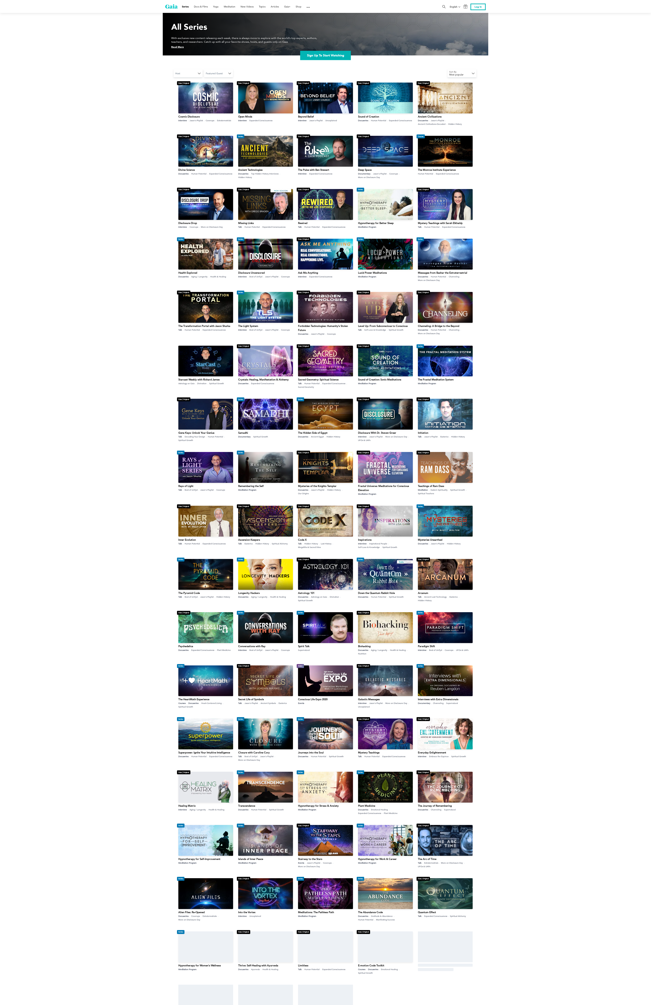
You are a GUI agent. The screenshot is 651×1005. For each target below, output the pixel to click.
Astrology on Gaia (186, 383)
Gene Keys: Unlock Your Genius (196, 432)
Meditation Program (367, 226)
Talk (240, 226)
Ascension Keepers (249, 539)
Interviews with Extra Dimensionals (438, 699)
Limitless (303, 965)
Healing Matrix (187, 805)
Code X (302, 539)
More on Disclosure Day (369, 177)
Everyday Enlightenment (432, 752)
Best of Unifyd (255, 276)
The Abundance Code (370, 912)
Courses (182, 703)
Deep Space (365, 169)
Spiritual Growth (396, 329)
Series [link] (185, 6)
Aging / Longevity (199, 276)
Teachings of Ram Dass (431, 486)
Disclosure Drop (187, 223)
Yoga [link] (215, 6)
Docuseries (363, 120)
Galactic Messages (369, 699)
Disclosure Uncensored (251, 272)
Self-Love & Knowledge (375, 329)
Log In (478, 6)
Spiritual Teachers (426, 493)
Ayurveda (255, 969)
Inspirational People (378, 543)
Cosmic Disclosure (189, 116)
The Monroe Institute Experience (437, 169)
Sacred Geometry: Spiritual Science (318, 379)
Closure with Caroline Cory (254, 752)
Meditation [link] (229, 6)
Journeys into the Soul (311, 752)
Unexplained (331, 120)
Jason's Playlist (196, 120)
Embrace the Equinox (439, 756)
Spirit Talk (304, 646)
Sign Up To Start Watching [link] (325, 55)
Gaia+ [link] (287, 6)
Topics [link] (262, 6)
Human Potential (378, 120)
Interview (182, 120)
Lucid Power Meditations (372, 272)
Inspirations (365, 539)
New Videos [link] (247, 6)
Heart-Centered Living (211, 703)
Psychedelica (185, 646)
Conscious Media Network (433, 965)
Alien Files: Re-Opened (191, 912)
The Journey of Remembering (435, 805)
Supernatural (304, 650)
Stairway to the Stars (310, 859)
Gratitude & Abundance (382, 916)
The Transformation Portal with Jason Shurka (204, 326)
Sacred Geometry (306, 387)
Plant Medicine (224, 650)
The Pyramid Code (189, 593)
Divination (201, 383)
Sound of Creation (368, 116)
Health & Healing (218, 276)
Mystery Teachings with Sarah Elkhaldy (440, 223)
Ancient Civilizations (430, 116)
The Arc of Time (427, 859)
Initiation (423, 432)
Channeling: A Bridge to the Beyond (438, 326)
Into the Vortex (246, 912)
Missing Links (246, 223)
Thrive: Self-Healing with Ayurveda (258, 965)
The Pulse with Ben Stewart (313, 169)
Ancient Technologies (250, 169)
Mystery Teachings (369, 752)
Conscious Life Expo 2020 (313, 699)
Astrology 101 (306, 593)
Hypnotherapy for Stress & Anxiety (318, 805)
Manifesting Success (385, 919)
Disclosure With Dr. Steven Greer (377, 432)
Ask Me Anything (308, 272)
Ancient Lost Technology (435, 596)
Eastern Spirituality (439, 489)
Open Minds (245, 116)
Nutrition (362, 653)
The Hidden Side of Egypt (313, 432)
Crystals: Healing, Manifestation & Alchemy (263, 379)
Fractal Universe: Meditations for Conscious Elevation (383, 488)
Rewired (302, 223)
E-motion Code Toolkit (371, 965)
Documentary (364, 173)
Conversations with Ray (251, 646)
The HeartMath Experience (193, 699)
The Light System (248, 326)
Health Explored (187, 272)
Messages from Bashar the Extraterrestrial (442, 272)
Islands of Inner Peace (250, 859)
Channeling (454, 276)
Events (301, 703)
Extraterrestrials (224, 120)
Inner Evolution (187, 539)
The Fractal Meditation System (436, 379)
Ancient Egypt (317, 436)
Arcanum (423, 593)
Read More (177, 47)
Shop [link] (298, 6)
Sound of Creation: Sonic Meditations (379, 379)
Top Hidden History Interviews (265, 173)
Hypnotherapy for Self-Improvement (199, 859)
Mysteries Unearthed (430, 539)
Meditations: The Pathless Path (316, 912)
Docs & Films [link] (201, 6)
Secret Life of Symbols (251, 699)
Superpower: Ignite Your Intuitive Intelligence (204, 752)
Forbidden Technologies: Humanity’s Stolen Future (323, 328)
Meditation (423, 489)
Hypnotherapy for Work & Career (377, 859)
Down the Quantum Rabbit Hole (376, 593)
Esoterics (444, 436)
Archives (422, 969)
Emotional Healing (379, 809)
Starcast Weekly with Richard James (199, 379)
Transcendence (246, 805)
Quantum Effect (427, 912)
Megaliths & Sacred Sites (309, 547)
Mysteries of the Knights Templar (317, 486)
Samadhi (243, 432)
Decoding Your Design (195, 436)
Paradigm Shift (426, 646)
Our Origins (303, 493)
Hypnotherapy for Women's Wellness (199, 965)
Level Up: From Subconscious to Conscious (383, 326)
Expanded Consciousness (260, 120)
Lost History (326, 543)
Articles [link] (275, 6)
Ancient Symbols (268, 703)
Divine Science (186, 169)
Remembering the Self (251, 486)
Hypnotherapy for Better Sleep (376, 223)
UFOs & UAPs (364, 440)
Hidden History (455, 124)
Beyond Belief (306, 116)
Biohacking (364, 646)
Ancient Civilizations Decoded (431, 124)
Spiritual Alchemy (280, 543)
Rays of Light (185, 486)
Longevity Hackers (249, 593)
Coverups (210, 120)
